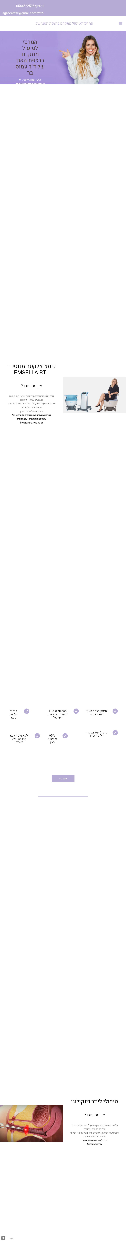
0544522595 (25, 6)
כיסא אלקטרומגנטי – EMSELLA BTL (31, 369)
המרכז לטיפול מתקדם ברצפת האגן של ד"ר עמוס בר (64, 26)
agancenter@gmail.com (19, 13)
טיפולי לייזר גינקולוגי (94, 1101)
